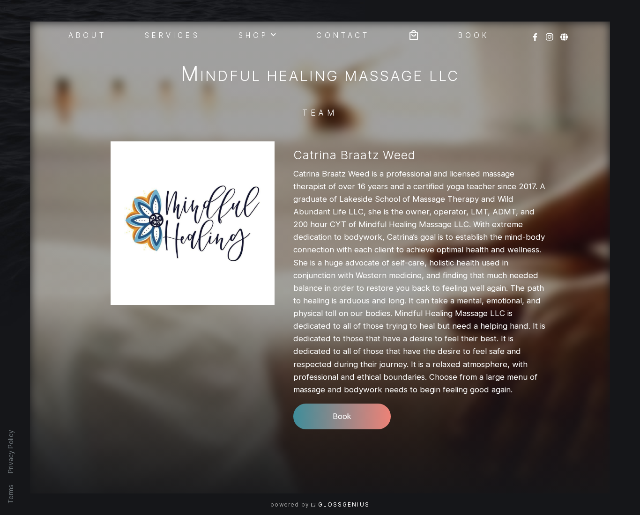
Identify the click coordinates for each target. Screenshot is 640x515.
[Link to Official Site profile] (564, 33)
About (87, 34)
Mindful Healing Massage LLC (320, 75)
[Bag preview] (413, 33)
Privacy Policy (11, 451)
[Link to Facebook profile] (535, 33)
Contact (343, 34)
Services (172, 34)
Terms (11, 494)
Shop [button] (253, 34)
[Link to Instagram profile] (549, 33)
